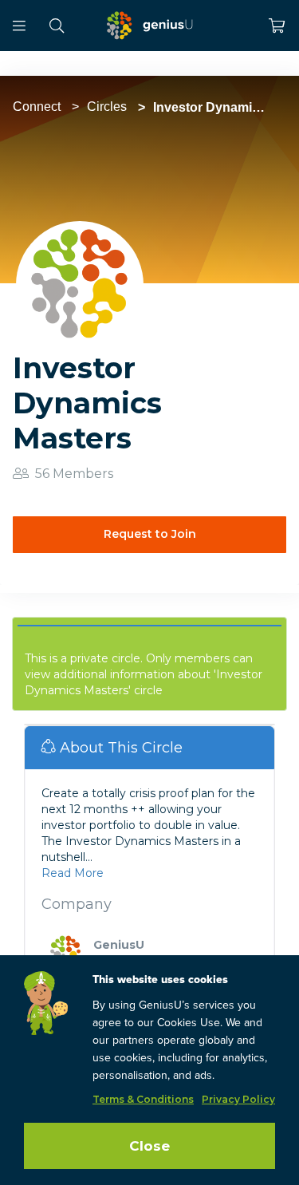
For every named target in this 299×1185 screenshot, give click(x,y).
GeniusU (118, 945)
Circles (107, 106)
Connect (37, 106)
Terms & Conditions (143, 1099)
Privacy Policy (238, 1099)
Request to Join (150, 534)
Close (149, 1146)
